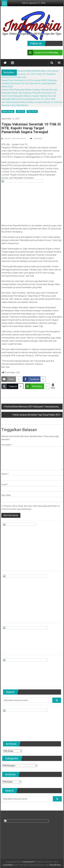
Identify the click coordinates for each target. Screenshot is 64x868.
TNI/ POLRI (32, 111)
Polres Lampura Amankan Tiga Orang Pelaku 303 (36, 415)
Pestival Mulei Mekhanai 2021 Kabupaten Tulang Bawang (32, 406)
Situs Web (6, 495)
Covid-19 (20, 111)
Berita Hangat (8, 111)
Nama (5, 474)
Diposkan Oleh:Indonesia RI (14, 138)
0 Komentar (37, 138)
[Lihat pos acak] (59, 62)
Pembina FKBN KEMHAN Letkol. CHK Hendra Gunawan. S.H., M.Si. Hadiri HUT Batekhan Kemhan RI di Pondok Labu (29, 74)
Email (4, 484)
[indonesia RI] (5, 63)
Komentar (6, 445)
